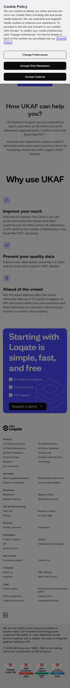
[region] (35, 42)
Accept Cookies (35, 76)
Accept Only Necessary (35, 65)
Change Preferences (35, 54)
